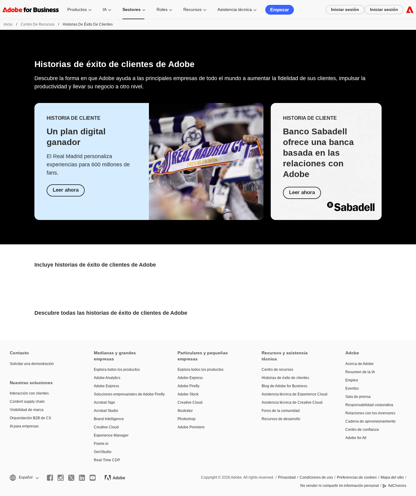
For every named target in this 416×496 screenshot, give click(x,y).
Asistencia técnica (234, 9)
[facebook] (50, 478)
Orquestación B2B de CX (30, 418)
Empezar (279, 9)
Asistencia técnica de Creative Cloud (292, 402)
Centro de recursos (38, 24)
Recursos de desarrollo (281, 419)
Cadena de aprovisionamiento (370, 421)
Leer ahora (66, 190)
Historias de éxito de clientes (285, 378)
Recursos (192, 9)
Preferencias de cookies (357, 477)
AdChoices (397, 486)
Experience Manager (111, 435)
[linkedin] (82, 478)
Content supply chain (27, 401)
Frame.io (101, 443)
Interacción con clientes (29, 393)
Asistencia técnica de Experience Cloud (294, 394)
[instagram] (61, 478)
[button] (24, 477)
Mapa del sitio (392, 477)
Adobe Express (106, 386)
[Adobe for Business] (410, 9)
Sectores (131, 9)
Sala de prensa (358, 397)
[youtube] (93, 478)
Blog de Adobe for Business (284, 386)
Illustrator (185, 411)
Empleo (351, 380)
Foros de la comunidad (281, 411)
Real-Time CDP (107, 460)
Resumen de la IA (360, 372)
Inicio (8, 24)
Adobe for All (355, 438)
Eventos (352, 388)
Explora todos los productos (117, 369)
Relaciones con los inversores (370, 413)
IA (105, 9)
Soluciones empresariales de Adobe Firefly (127, 394)
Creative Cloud (106, 427)
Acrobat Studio (106, 411)
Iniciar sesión (345, 9)
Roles (162, 9)
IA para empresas (24, 426)
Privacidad (287, 477)
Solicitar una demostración (32, 364)
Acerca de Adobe (359, 364)
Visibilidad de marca (27, 410)
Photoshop (187, 419)
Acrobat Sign (104, 402)
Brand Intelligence (109, 419)
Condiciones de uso (316, 477)
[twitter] (71, 478)
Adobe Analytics (107, 378)
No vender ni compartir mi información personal (339, 486)
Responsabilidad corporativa (369, 405)
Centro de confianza (362, 429)
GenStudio (102, 452)
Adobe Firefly (188, 386)
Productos (77, 9)
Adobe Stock (188, 394)
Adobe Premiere (191, 427)
